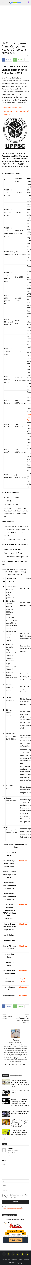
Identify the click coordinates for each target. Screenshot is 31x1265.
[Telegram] (24, 1064)
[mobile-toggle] (3, 2)
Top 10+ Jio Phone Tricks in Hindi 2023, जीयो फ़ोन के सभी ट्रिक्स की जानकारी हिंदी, (19, 1132)
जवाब (8, 1155)
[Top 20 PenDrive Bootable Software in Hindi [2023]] (6, 1114)
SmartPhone (5, 1095)
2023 (6, 6)
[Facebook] (10, 1064)
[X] (15, 1068)
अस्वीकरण (20, 1260)
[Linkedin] (17, 1064)
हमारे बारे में (5, 1260)
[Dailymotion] (6, 1064)
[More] (27, 60)
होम (2, 6)
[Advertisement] (15, 25)
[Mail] (21, 1064)
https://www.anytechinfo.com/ (15, 1042)
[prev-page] (3, 1139)
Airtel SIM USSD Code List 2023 (8, 1018)
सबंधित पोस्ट (5, 1076)
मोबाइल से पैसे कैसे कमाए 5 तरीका (13, 108)
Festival (4, 1124)
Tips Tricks (4, 1134)
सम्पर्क (9, 1260)
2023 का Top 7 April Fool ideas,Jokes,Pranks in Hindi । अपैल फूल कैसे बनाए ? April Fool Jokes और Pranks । (20, 1103)
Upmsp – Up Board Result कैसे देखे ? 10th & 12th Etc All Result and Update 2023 (22, 1019)
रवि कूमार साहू (7, 55)
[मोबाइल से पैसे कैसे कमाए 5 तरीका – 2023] (6, 1093)
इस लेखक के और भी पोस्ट (16, 1076)
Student (4, 1084)
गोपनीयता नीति (14, 1260)
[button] (28, 2)
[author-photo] (15, 1037)
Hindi (23, 981)
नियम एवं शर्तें (26, 1260)
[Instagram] (13, 1064)
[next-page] (5, 1139)
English (22, 979)
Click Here (23, 861)
